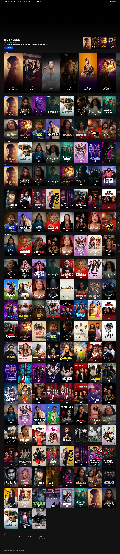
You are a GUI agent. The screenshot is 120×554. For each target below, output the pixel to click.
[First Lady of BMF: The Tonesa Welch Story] (11, 352)
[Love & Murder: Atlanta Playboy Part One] (53, 393)
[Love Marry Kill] (81, 393)
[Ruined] (39, 477)
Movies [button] (19, 1)
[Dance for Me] (81, 310)
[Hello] (109, 352)
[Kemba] (95, 373)
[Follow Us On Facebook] (39, 538)
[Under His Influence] (25, 518)
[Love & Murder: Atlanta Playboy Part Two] (67, 393)
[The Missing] (67, 414)
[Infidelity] (81, 373)
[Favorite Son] (81, 331)
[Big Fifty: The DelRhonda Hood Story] (25, 269)
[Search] (40, 1)
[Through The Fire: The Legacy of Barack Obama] (53, 498)
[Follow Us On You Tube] (44, 538)
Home (12, 1)
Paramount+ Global (6, 547)
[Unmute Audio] (114, 35)
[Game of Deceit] (53, 352)
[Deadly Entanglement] (109, 310)
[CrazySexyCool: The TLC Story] (53, 310)
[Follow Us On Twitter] (42, 538)
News (38, 1)
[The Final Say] (95, 331)
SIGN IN (107, 1)
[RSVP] (67, 456)
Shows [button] (15, 1)
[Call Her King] (95, 289)
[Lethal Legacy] (11, 393)
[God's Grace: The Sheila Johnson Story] (81, 352)
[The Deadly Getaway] (11, 331)
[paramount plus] (7, 1)
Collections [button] (25, 1)
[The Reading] (81, 456)
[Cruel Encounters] (67, 310)
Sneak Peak (5, 546)
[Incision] (67, 373)
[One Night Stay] (11, 456)
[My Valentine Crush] (39, 435)
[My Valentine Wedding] (53, 435)
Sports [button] (34, 1)
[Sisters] (109, 477)
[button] (13, 73)
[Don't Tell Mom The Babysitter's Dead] (39, 331)
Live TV (30, 1)
